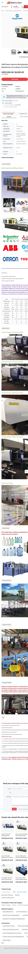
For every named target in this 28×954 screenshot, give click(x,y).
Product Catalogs (22, 892)
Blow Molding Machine (8, 911)
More (2, 943)
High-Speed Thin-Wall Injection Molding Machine (14, 919)
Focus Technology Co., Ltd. (18, 948)
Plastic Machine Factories (9, 926)
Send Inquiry (14, 79)
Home (2, 10)
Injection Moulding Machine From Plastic (12, 933)
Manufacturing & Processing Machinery (13, 10)
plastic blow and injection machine (9, 895)
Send (14, 809)
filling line (17, 895)
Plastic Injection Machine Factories (11, 929)
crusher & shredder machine (7, 897)
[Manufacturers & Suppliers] (14, 2)
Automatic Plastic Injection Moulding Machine (13, 936)
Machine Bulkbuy (7, 940)
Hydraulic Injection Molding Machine (11, 915)
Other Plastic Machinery (21, 911)
